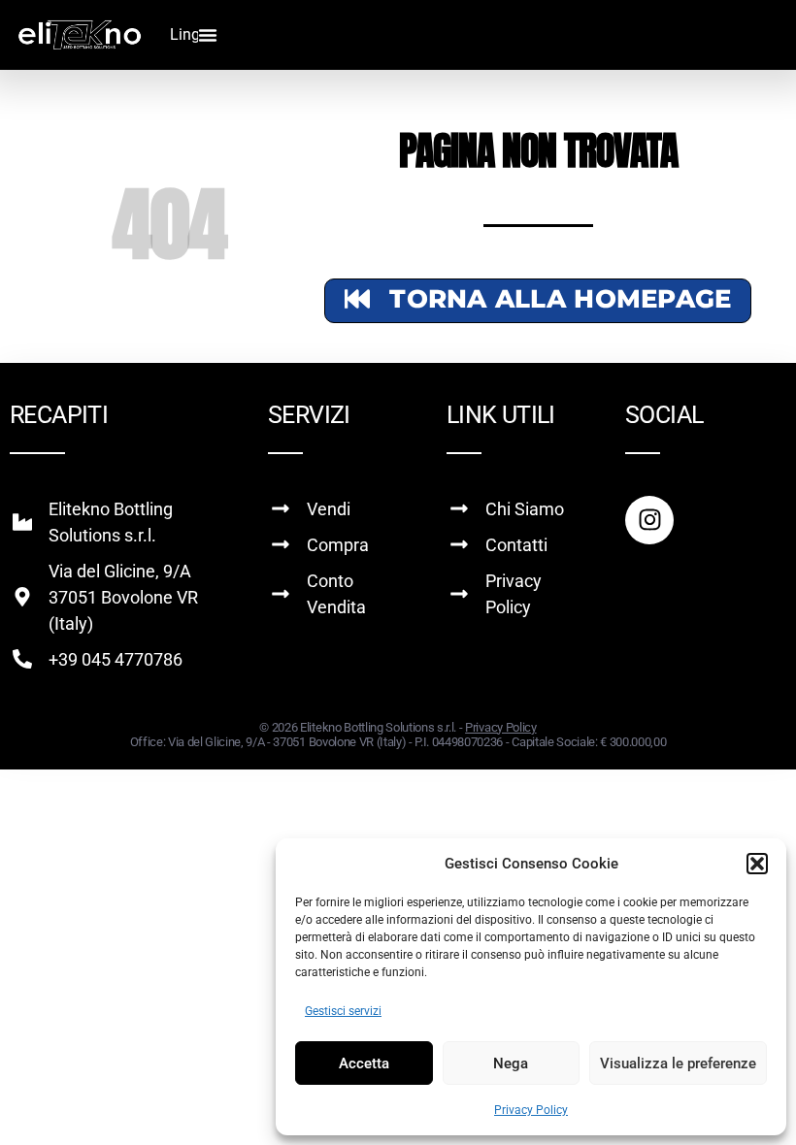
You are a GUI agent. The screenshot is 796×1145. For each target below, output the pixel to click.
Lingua (193, 34)
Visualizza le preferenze (678, 1063)
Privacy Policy (531, 1110)
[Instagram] (649, 520)
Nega (510, 1063)
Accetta (364, 1063)
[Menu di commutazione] (207, 35)
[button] (757, 863)
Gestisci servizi (343, 1011)
